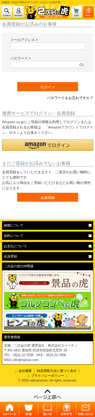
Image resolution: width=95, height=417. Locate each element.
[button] (47, 145)
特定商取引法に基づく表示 (57, 371)
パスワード (21, 58)
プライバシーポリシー (47, 375)
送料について (14, 236)
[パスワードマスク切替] (81, 64)
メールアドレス (25, 40)
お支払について (15, 246)
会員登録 (10, 256)
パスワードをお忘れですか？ (70, 98)
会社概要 (25, 371)
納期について (14, 225)
